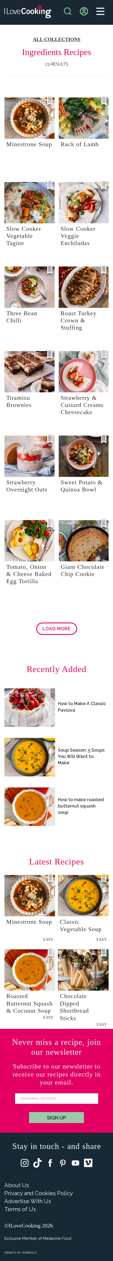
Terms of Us (20, 1209)
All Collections (56, 39)
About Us (16, 1185)
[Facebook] (50, 1164)
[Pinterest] (62, 1164)
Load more (57, 628)
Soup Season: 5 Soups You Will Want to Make (81, 756)
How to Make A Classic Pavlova (82, 707)
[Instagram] (24, 1164)
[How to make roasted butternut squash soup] (29, 806)
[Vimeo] (88, 1164)
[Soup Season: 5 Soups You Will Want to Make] (29, 757)
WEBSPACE (29, 1252)
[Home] (27, 12)
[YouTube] (75, 1164)
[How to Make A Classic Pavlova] (29, 707)
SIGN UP (56, 1118)
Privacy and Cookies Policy (38, 1193)
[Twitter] (37, 1164)
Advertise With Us (27, 1201)
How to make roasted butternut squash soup (81, 806)
